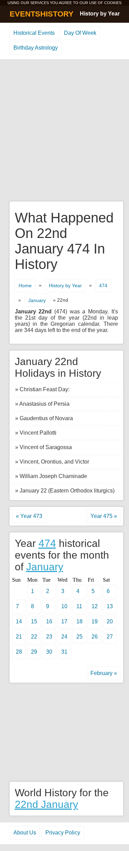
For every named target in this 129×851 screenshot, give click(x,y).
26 (95, 637)
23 (49, 637)
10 (64, 606)
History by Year (100, 14)
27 (110, 637)
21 (19, 637)
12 (95, 606)
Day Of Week (80, 33)
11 (79, 606)
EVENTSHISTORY (42, 14)
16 (49, 621)
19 (95, 621)
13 (110, 606)
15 (34, 621)
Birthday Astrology (35, 48)
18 (79, 621)
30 (49, 652)
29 (34, 652)
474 (103, 285)
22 (34, 637)
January (37, 300)
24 (64, 637)
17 (64, 621)
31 (64, 652)
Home (25, 285)
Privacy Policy (62, 833)
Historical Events (34, 33)
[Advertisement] (64, 130)
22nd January (46, 804)
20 (110, 621)
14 (19, 621)
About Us (24, 833)
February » (103, 673)
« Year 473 (29, 516)
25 (79, 637)
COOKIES (112, 3)
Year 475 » (103, 516)
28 (19, 652)
